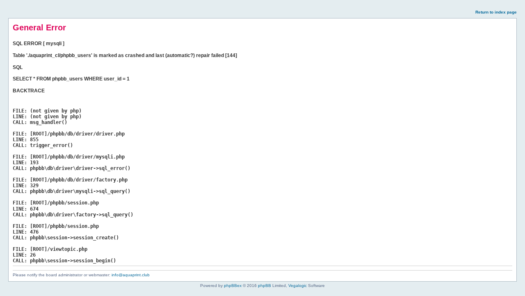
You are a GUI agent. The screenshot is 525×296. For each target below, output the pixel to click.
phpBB (264, 285)
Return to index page (496, 12)
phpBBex (233, 285)
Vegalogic (297, 285)
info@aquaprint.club (131, 275)
